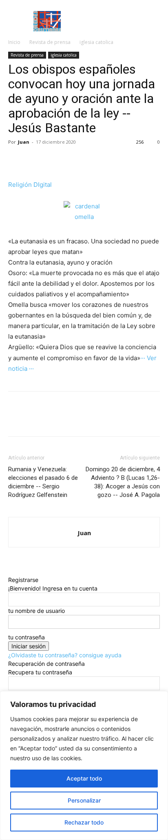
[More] (35, 160)
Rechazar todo (84, 822)
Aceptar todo (84, 778)
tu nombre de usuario (36, 610)
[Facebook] (16, 160)
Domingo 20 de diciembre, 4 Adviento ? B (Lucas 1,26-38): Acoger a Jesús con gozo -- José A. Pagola (123, 482)
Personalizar (84, 800)
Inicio (14, 42)
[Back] (10, 571)
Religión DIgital (30, 184)
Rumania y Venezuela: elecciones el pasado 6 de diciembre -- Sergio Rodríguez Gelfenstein (43, 482)
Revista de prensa (50, 42)
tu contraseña (26, 637)
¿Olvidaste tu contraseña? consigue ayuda (65, 655)
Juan (23, 142)
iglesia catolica (96, 42)
